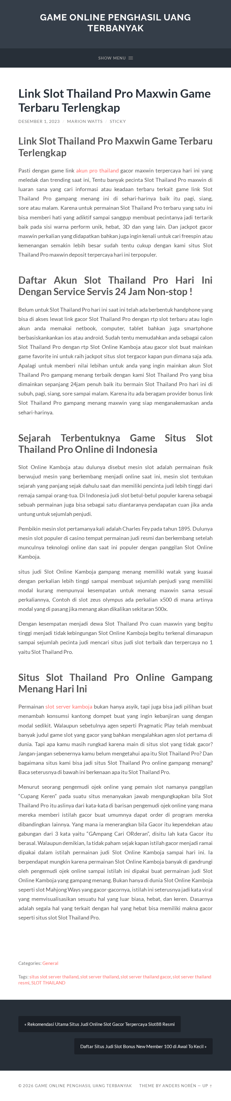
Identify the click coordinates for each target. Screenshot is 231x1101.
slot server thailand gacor (146, 976)
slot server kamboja (68, 706)
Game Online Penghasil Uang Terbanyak (115, 22)
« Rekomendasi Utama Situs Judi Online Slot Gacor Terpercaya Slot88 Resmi (99, 1024)
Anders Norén (179, 1085)
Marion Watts (85, 121)
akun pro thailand (97, 170)
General (50, 963)
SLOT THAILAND (48, 982)
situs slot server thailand (54, 976)
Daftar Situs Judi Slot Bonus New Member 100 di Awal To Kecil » (143, 1046)
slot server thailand (99, 976)
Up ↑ (207, 1085)
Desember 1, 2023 (39, 121)
